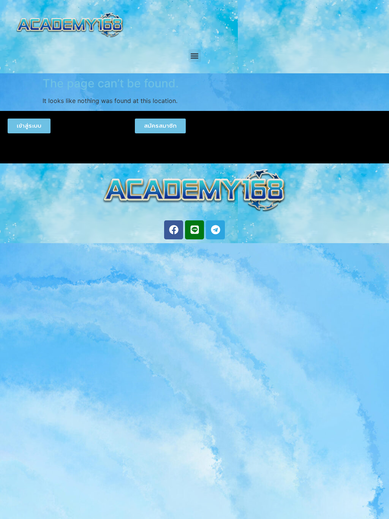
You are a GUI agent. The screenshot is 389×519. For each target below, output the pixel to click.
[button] (194, 55)
